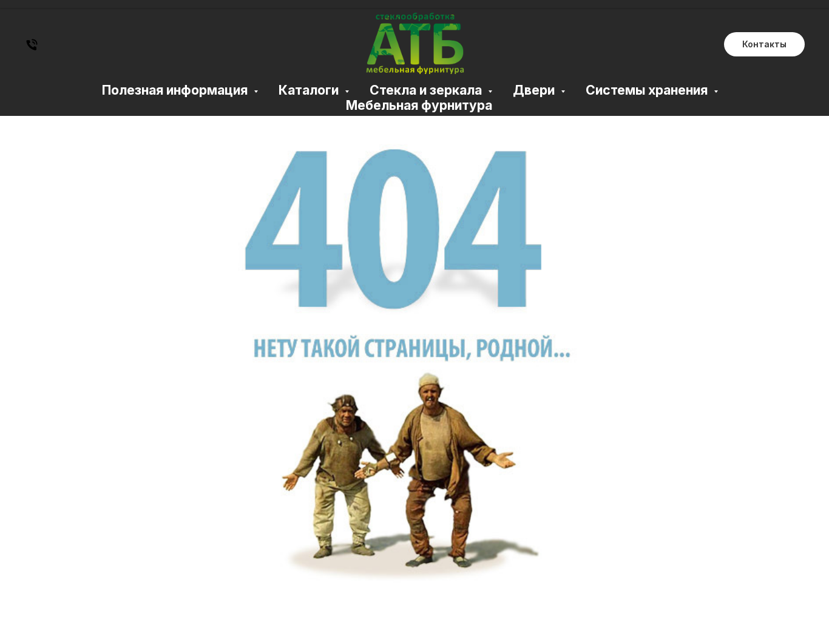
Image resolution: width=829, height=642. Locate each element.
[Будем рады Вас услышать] (31, 49)
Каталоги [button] (310, 90)
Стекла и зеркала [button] (427, 90)
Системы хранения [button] (648, 90)
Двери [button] (535, 90)
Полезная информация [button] (176, 90)
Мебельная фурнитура (419, 105)
